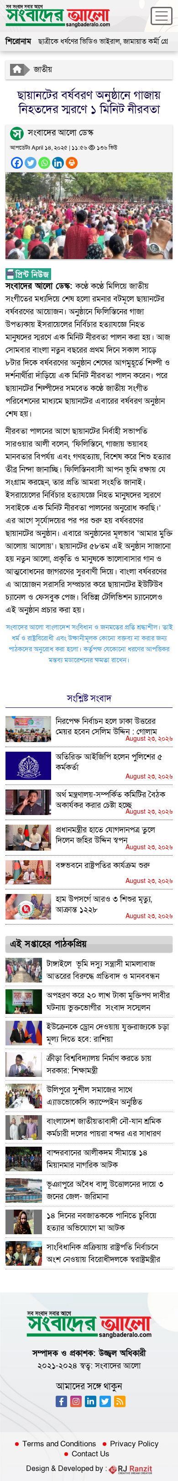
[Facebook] (17, 163)
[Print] (72, 163)
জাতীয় (43, 69)
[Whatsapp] (44, 163)
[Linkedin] (58, 163)
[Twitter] (31, 163)
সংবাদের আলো (118, 1366)
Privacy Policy (134, 1444)
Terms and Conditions (59, 1444)
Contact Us (91, 1454)
